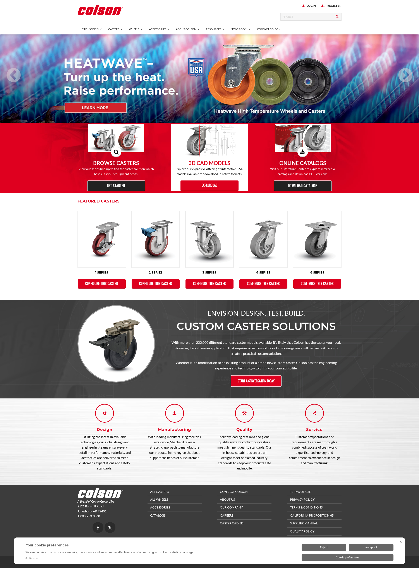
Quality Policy (302, 531)
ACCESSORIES (160, 507)
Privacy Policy (302, 499)
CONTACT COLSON (234, 491)
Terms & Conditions (306, 507)
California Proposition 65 (312, 515)
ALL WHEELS (159, 499)
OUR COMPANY (231, 507)
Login (311, 5)
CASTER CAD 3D (232, 523)
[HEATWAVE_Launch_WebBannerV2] (209, 78)
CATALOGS (157, 515)
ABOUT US (227, 499)
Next (399, 70)
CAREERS (226, 515)
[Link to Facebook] (98, 528)
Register (334, 5)
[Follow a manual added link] (209, 78)
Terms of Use (300, 491)
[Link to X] (110, 528)
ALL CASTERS (159, 491)
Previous (7, 70)
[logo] (100, 11)
